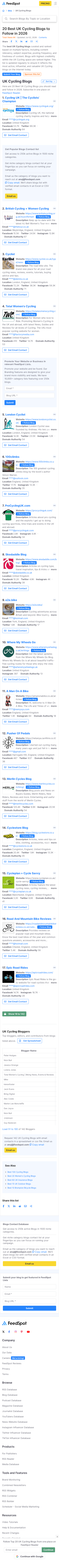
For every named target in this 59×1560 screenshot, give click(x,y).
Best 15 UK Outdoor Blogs (19, 1184)
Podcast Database (11, 1400)
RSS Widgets (9, 1490)
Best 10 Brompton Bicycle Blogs (22, 1188)
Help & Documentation (14, 1527)
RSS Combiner (9, 1496)
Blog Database (9, 1395)
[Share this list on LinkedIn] (21, 41)
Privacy (6, 1368)
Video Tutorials (10, 1522)
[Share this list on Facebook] (11, 41)
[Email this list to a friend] (31, 41)
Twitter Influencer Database (16, 1432)
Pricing (45, 3)
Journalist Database (12, 1411)
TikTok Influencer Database (16, 1438)
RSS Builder (8, 1501)
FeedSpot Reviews (11, 1363)
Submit (10, 402)
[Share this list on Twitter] (16, 41)
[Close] (57, 1536)
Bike (10, 10)
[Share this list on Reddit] (26, 41)
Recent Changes (10, 1533)
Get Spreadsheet (32, 1040)
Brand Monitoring (11, 1479)
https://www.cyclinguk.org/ (39, 106)
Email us (11, 196)
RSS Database (9, 1389)
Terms (5, 1374)
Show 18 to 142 (16, 1014)
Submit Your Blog (12, 74)
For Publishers (9, 1453)
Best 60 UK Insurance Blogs (20, 1180)
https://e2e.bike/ (34, 604)
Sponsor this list (32, 74)
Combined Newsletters (14, 1485)
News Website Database (14, 1421)
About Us (7, 1347)
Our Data (7, 1352)
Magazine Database (12, 1405)
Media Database (10, 1464)
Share (5, 41)
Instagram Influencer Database (18, 1427)
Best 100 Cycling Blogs (18, 1172)
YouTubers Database (13, 1416)
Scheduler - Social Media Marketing (20, 1506)
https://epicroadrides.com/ (39, 972)
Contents (43, 37)
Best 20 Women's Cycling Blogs (22, 1176)
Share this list (10, 1200)
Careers (13, 1358)
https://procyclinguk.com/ (38, 510)
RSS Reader (8, 1458)
